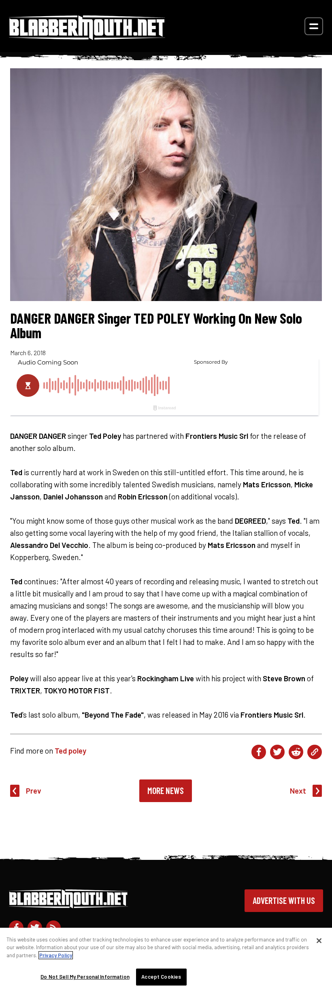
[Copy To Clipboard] (314, 752)
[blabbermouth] (87, 37)
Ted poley (70, 750)
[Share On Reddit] (296, 752)
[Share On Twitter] (277, 752)
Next (298, 790)
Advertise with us (284, 900)
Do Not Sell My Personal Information (85, 976)
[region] (166, 960)
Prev (33, 790)
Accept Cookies (161, 976)
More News (165, 790)
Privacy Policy (55, 955)
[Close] (319, 941)
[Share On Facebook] (258, 752)
